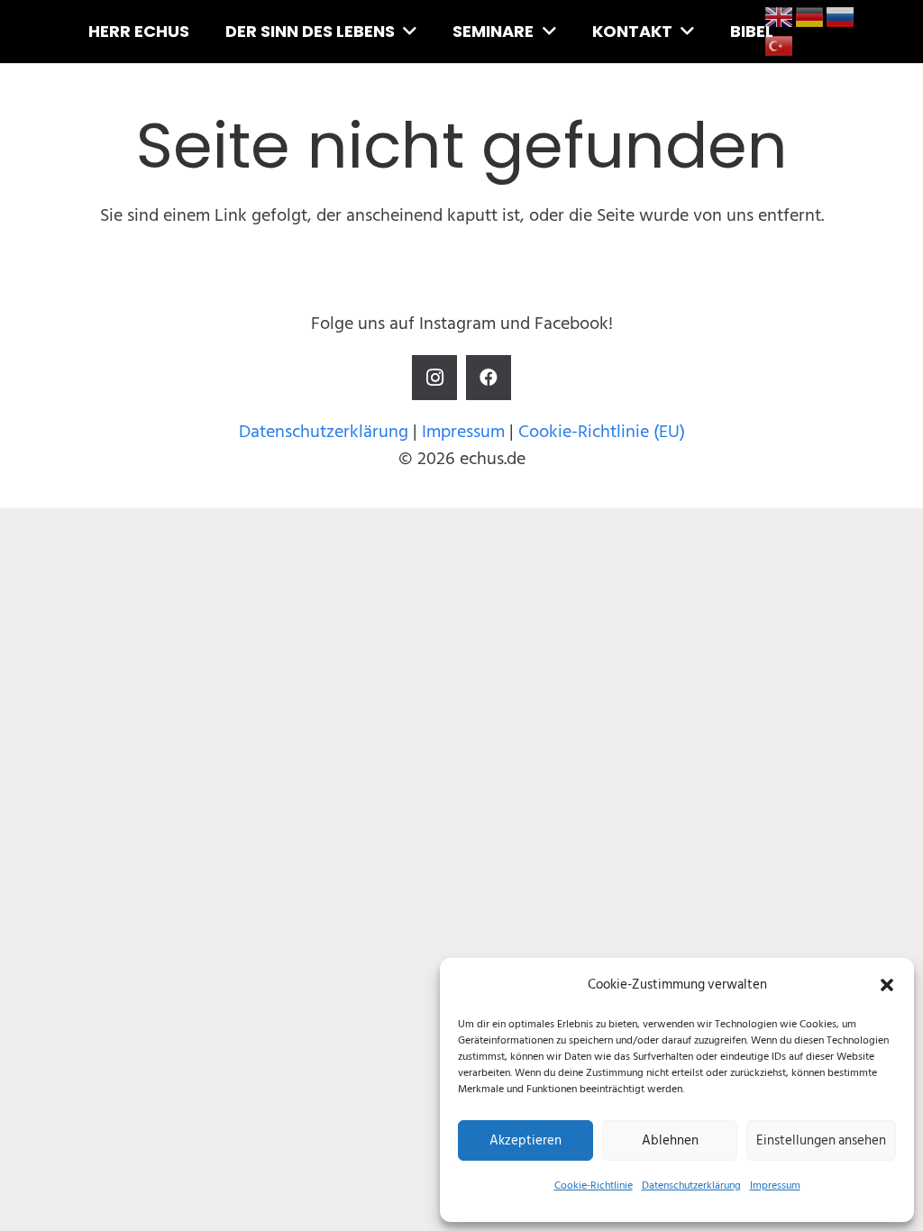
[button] (887, 985)
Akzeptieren (525, 1140)
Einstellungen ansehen (821, 1140)
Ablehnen (670, 1140)
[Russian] (841, 16)
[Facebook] (488, 377)
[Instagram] (434, 377)
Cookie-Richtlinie (593, 1185)
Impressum (775, 1185)
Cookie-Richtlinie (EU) (601, 431)
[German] (810, 16)
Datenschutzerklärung (691, 1185)
